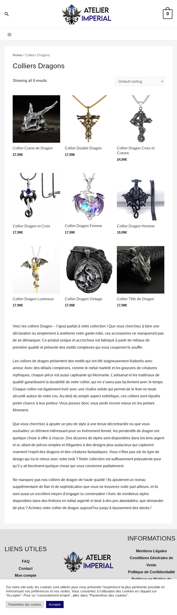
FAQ (26, 561)
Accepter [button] (55, 604)
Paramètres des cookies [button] (25, 604)
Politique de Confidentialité (151, 572)
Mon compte (25, 575)
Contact (25, 568)
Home (17, 55)
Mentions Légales (151, 551)
